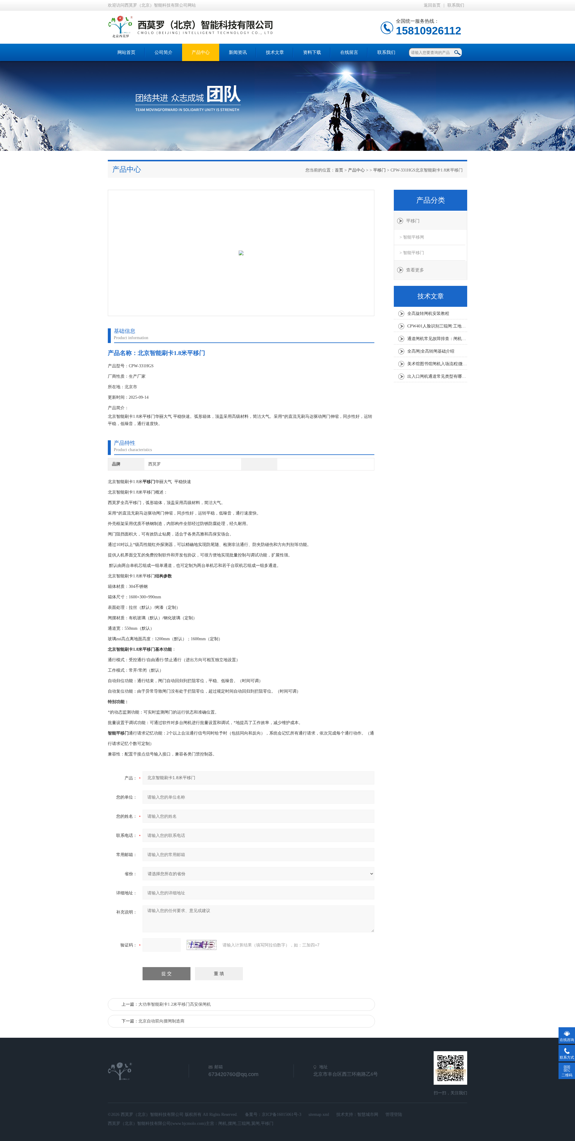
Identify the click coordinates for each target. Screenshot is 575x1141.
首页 (339, 170)
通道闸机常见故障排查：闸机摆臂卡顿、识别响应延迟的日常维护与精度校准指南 (437, 338)
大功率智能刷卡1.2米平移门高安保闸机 (174, 1004)
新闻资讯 (238, 52)
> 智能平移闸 (412, 237)
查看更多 (415, 270)
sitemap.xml (318, 1114)
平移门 (379, 170)
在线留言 (349, 52)
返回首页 (432, 5)
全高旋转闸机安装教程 (428, 313)
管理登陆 (393, 1114)
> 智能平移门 (412, 253)
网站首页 (126, 52)
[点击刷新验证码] (202, 945)
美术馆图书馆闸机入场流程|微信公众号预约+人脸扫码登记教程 (437, 364)
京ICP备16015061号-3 (281, 1114)
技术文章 (275, 52)
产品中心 (201, 52)
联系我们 (455, 5)
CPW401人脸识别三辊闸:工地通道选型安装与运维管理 (437, 326)
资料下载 (312, 52)
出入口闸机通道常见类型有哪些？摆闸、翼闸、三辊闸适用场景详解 (437, 376)
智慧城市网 (367, 1114)
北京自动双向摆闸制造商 (161, 1021)
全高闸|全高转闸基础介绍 (430, 351)
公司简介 (163, 52)
